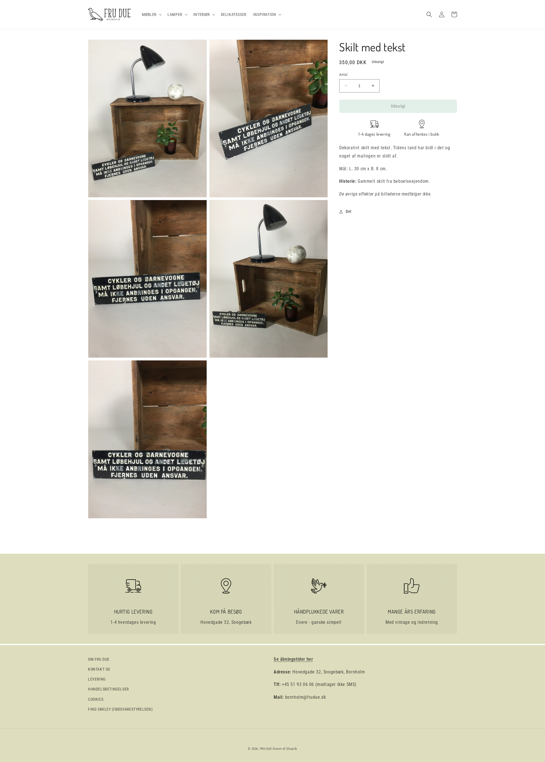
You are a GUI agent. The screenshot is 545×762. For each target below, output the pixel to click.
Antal (343, 74)
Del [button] (348, 211)
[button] (151, 14)
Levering (97, 679)
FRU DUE (266, 749)
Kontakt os (99, 669)
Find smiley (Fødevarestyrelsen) (120, 709)
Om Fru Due (99, 659)
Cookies (95, 699)
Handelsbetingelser (108, 689)
